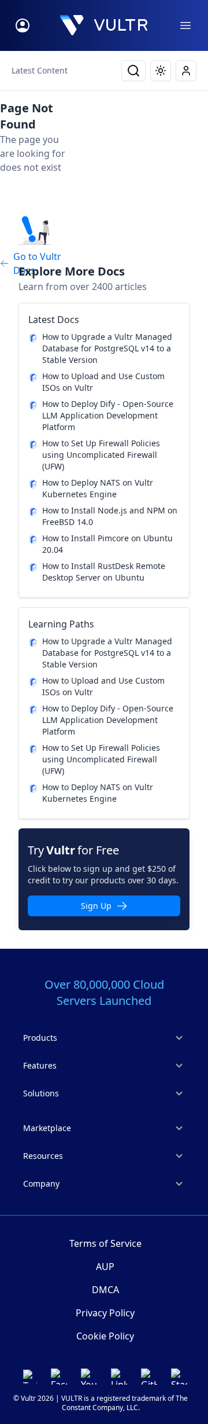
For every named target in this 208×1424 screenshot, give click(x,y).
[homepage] (104, 25)
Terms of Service (105, 1243)
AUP (105, 1266)
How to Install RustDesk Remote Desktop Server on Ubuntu (103, 571)
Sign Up (96, 905)
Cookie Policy (105, 1336)
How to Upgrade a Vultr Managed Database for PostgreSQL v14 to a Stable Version (107, 348)
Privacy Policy (105, 1312)
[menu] (185, 25)
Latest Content (40, 70)
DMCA (105, 1289)
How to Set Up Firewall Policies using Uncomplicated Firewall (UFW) (101, 455)
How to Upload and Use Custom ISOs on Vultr (103, 381)
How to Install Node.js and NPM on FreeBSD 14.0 (109, 516)
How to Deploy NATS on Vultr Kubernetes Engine (97, 488)
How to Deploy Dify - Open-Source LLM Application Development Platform (107, 415)
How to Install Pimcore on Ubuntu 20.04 (107, 544)
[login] (22, 25)
